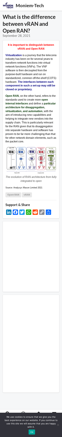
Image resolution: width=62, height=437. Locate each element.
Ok (31, 432)
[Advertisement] (31, 256)
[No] (58, 425)
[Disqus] (31, 343)
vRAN (27, 194)
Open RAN (13, 194)
